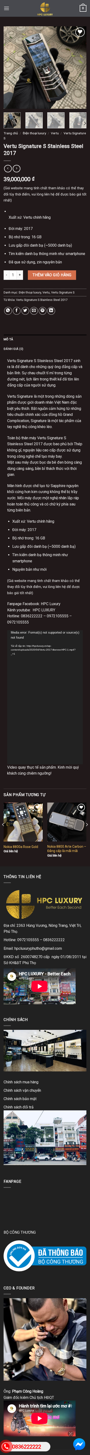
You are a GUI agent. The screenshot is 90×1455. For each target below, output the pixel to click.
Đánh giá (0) (13, 349)
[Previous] (11, 67)
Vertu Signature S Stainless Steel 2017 (41, 300)
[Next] (78, 67)
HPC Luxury (50, 604)
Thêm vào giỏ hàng (52, 275)
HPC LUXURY (44, 610)
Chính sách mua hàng (21, 1082)
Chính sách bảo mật (20, 1099)
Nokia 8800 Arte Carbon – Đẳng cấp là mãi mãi (66, 849)
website (17, 188)
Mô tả (8, 339)
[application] (45, 697)
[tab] (45, 339)
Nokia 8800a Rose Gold (21, 847)
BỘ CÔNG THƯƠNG (20, 1232)
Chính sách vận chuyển (22, 1090)
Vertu (55, 133)
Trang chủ (11, 133)
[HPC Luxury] (45, 8)
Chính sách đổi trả (19, 1107)
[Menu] (6, 8)
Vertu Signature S (62, 292)
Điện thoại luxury (34, 133)
